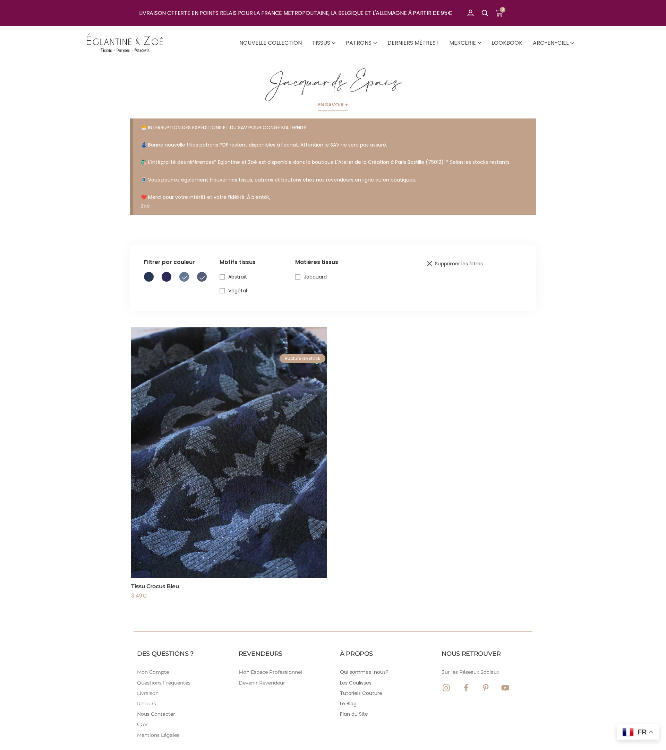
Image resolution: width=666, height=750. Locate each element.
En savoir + (333, 104)
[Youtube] (505, 688)
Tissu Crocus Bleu (155, 586)
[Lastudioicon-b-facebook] (466, 688)
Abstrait (237, 276)
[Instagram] (446, 688)
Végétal (237, 290)
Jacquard (315, 276)
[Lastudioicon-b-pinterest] (486, 688)
